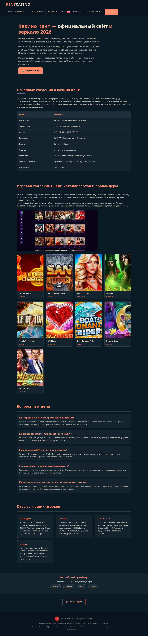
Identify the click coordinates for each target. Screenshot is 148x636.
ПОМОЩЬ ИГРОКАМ (36, 12)
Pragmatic (55, 586)
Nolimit (81, 586)
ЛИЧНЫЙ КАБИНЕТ (96, 12)
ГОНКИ (10, 12)
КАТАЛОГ (65, 12)
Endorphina (68, 586)
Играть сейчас (32, 71)
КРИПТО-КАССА (78, 12)
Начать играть (75, 602)
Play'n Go (93, 586)
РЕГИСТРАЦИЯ (111, 12)
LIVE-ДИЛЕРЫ (52, 12)
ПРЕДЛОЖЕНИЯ (21, 12)
